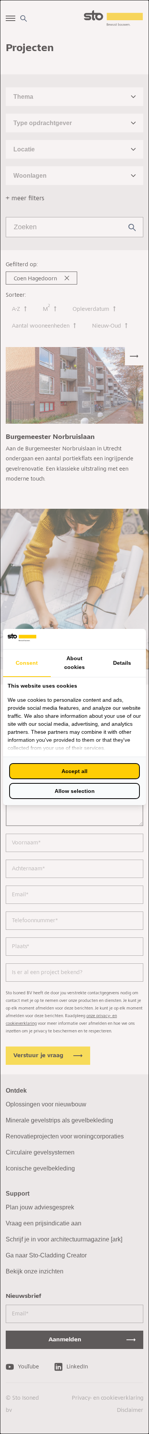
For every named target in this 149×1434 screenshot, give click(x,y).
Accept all (74, 771)
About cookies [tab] (74, 662)
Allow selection (75, 791)
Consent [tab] (27, 663)
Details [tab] (122, 663)
